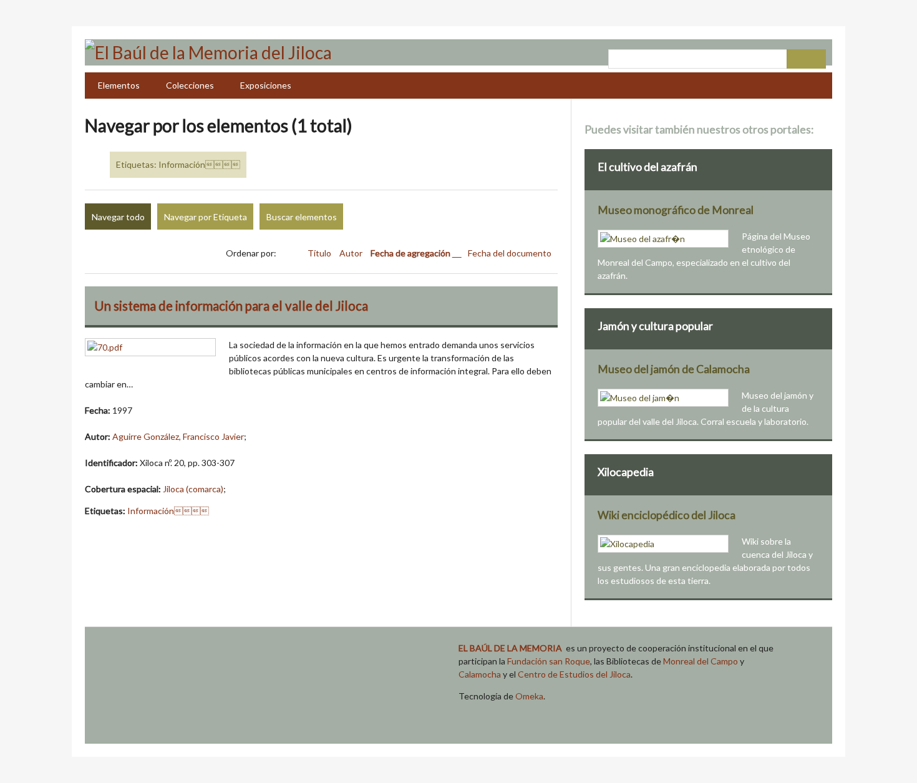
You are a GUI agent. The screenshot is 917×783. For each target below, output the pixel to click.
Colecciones (190, 85)
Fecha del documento (509, 253)
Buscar (816, 59)
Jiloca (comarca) (193, 489)
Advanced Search (797, 59)
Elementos (119, 85)
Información (168, 510)
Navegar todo (118, 217)
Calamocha (479, 674)
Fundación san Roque (548, 661)
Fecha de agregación (411, 253)
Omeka (529, 696)
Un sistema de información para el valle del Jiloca (231, 305)
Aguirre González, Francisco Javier (178, 436)
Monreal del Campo (700, 661)
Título (320, 253)
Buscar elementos (301, 217)
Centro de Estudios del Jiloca (574, 674)
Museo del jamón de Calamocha (674, 369)
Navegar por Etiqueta (205, 217)
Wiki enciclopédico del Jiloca (666, 515)
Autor (351, 253)
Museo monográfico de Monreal (676, 209)
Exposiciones (265, 85)
